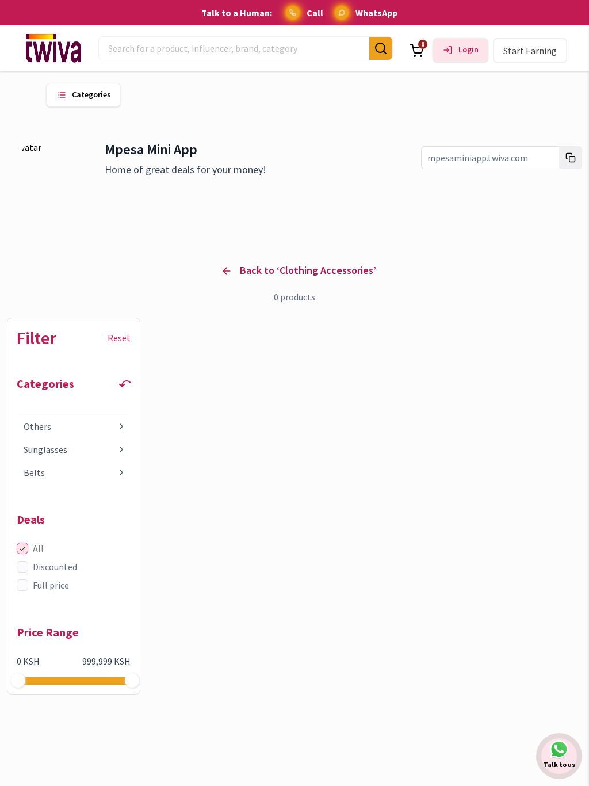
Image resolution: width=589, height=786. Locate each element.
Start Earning (530, 50)
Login (468, 50)
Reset (119, 338)
